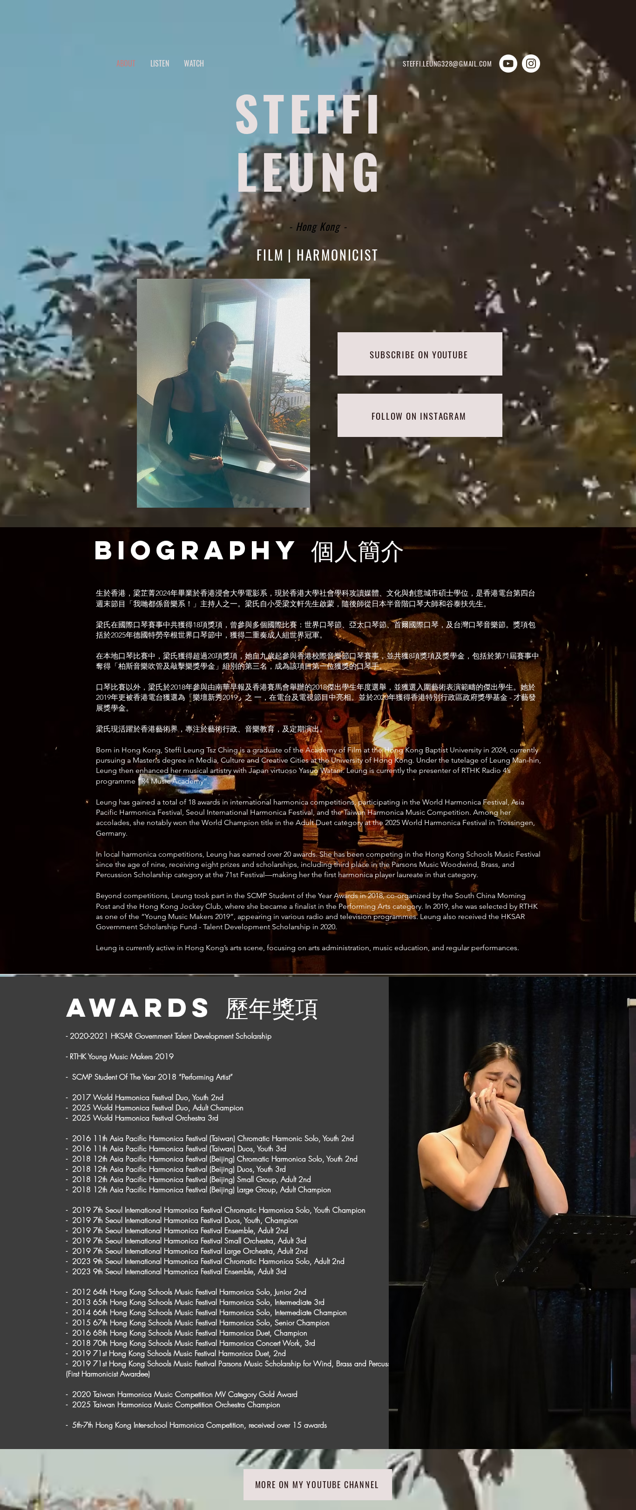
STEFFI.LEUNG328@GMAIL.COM (447, 63)
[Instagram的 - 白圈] (531, 63)
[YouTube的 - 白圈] (508, 63)
